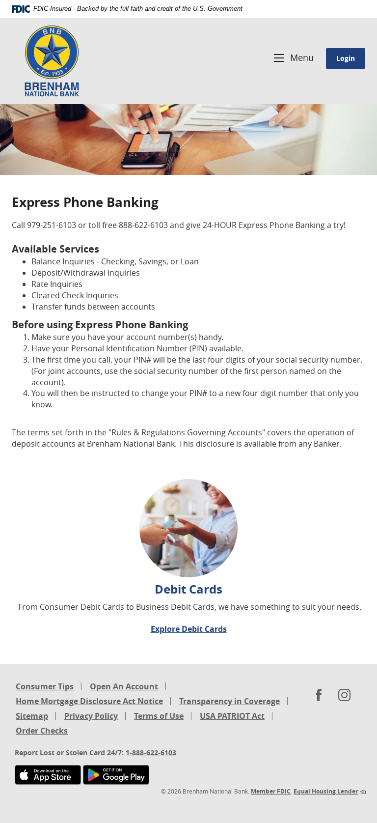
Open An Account (124, 686)
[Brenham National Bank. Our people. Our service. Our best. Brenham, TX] (52, 61)
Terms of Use (159, 715)
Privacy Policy (91, 715)
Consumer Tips (45, 686)
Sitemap (32, 715)
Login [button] (345, 58)
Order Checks (42, 731)
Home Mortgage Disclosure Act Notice (89, 702)
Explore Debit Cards (189, 629)
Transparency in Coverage (229, 702)
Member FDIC (271, 791)
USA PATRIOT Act (232, 715)
